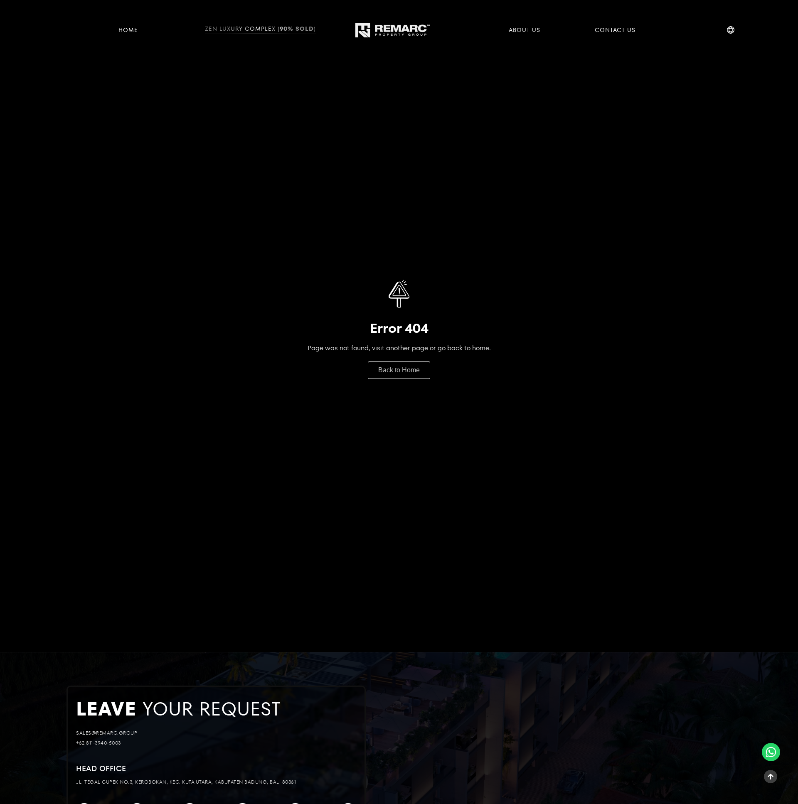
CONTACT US (615, 30)
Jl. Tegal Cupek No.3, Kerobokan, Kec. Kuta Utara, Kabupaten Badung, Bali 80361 (186, 782)
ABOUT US (524, 30)
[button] (101, 769)
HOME (128, 30)
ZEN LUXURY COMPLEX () (260, 29)
